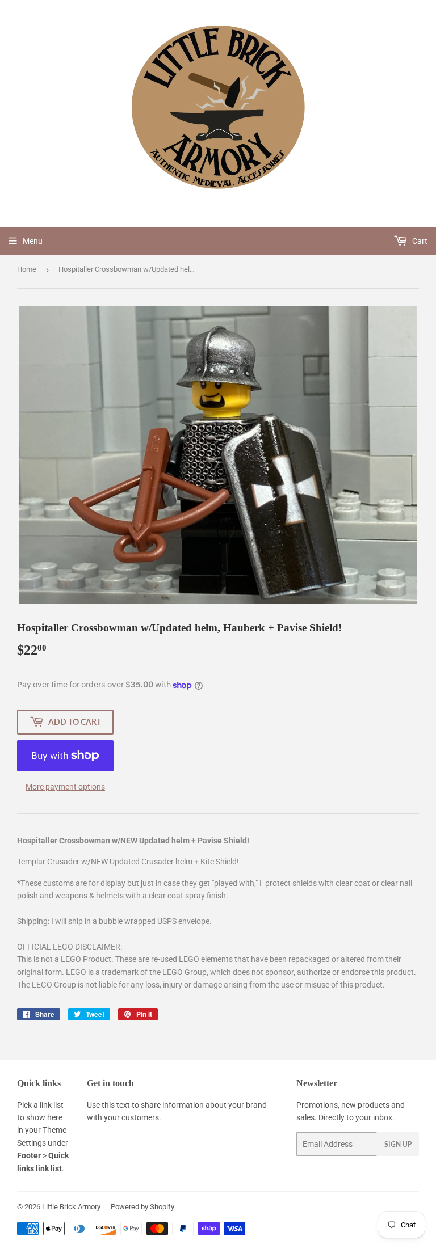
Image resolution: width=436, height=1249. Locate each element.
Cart (418, 241)
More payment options (65, 786)
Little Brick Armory (71, 1206)
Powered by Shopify (142, 1206)
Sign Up (398, 1144)
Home (26, 269)
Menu (33, 241)
